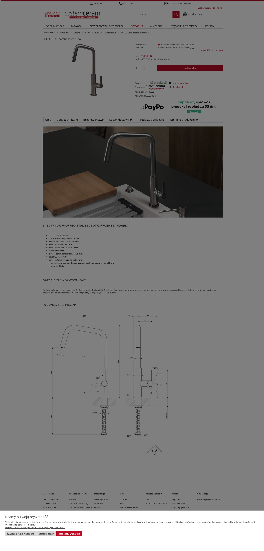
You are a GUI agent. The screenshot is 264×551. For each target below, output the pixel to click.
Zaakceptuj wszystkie (69, 534)
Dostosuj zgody (46, 534)
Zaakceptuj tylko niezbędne (20, 534)
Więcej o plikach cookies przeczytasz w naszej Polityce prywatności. (35, 527)
